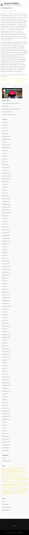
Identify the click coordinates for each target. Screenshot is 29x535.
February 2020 (6, 198)
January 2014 (5, 351)
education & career (9, 474)
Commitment (5, 106)
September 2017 (6, 275)
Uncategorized (16, 74)
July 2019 (4, 218)
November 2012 (6, 385)
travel (20, 491)
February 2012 (6, 408)
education (25, 471)
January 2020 (5, 201)
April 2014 (5, 343)
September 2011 (6, 419)
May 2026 (4, 127)
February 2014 (6, 348)
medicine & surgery (16, 483)
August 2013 (5, 360)
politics (13, 487)
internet (21, 479)
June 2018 (5, 249)
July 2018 (4, 246)
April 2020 (5, 193)
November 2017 (6, 269)
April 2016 (5, 320)
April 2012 (5, 402)
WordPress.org (6, 510)
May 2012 (4, 399)
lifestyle (24, 481)
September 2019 (6, 212)
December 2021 (6, 144)
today (3, 491)
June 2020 (5, 187)
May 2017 (4, 286)
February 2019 (6, 229)
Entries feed (5, 504)
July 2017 (4, 280)
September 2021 (6, 147)
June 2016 (5, 314)
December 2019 (6, 204)
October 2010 (5, 447)
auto (19, 468)
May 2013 (4, 368)
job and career (4, 76)
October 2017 (5, 272)
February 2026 (6, 136)
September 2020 (6, 178)
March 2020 (5, 195)
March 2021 (5, 164)
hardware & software (13, 477)
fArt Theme (8, 532)
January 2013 (5, 379)
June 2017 (5, 283)
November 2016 (6, 300)
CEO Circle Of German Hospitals (10, 103)
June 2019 (5, 221)
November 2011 (6, 413)
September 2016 (6, 306)
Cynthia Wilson (13, 11)
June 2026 (5, 125)
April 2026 (5, 130)
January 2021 (5, 170)
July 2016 (4, 311)
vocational (21, 493)
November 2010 (6, 444)
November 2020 (6, 176)
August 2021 (5, 150)
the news (24, 489)
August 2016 (5, 309)
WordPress (20, 532)
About (14, 525)
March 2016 (5, 323)
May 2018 (4, 252)
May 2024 (4, 142)
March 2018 (5, 258)
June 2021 (5, 156)
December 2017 (6, 266)
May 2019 (4, 224)
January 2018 (5, 263)
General (10, 74)
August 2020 (5, 181)
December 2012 (6, 382)
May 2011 (4, 427)
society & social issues (13, 489)
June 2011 (5, 425)
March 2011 (5, 433)
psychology (18, 487)
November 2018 (6, 235)
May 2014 (4, 340)
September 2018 (6, 241)
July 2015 (4, 328)
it (11, 481)
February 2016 (6, 326)
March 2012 (5, 405)
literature (4, 483)
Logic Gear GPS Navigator (9, 114)
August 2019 (5, 215)
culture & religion (16, 472)
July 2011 (4, 422)
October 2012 (5, 388)
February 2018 (6, 260)
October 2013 (5, 357)
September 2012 (6, 391)
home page (15, 479)
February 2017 (6, 292)
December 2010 (6, 442)
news (26, 483)
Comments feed (6, 507)
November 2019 (6, 207)
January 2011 (5, 439)
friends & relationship (11, 475)
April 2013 (5, 371)
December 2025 (6, 139)
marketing (9, 483)
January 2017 (5, 294)
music (22, 483)
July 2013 (4, 362)
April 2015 (5, 331)
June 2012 (5, 396)
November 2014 (6, 337)
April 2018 (5, 255)
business (24, 468)
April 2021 (5, 161)
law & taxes (16, 481)
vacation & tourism (9, 493)
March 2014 (5, 345)
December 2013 (6, 354)
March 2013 (5, 374)
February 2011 (6, 436)
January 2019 (5, 232)
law (12, 481)
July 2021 (4, 153)
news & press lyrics (11, 485)
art (17, 468)
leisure (20, 481)
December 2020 (6, 173)
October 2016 (5, 303)
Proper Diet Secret (7, 111)
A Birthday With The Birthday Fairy (11, 109)
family (18, 473)
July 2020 (4, 184)
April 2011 (5, 430)
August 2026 (5, 122)
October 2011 (5, 416)
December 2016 (6, 297)
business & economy (9, 469)
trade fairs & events (13, 491)
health (22, 477)
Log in (3, 501)
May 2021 (4, 159)
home (10, 479)
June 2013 (5, 365)
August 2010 (5, 450)
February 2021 (6, 167)
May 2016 (4, 317)
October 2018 (5, 238)
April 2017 (5, 289)
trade (7, 491)
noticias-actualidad (6, 487)
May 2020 (4, 190)
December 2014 (6, 334)
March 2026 (5, 133)
